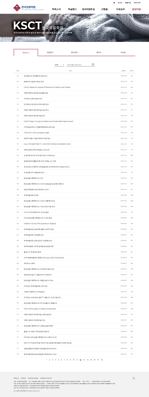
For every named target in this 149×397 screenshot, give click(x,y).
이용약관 (23, 378)
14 (87, 360)
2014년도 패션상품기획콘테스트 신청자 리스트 (40, 337)
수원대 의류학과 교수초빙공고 (34, 292)
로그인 (120, 3)
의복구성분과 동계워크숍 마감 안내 (36, 110)
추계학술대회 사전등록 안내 (33, 235)
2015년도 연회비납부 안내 (33, 99)
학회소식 (26, 53)
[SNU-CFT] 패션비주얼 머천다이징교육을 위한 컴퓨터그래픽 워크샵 (47, 343)
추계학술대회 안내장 (31, 195)
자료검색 (120, 9)
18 (102, 360)
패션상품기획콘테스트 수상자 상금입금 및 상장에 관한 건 (44, 184)
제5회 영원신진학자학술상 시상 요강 (36, 150)
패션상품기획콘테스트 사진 (33, 178)
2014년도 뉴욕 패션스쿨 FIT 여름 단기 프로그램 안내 (42, 297)
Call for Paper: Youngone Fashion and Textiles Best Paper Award (48, 121)
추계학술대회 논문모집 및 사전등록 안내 (38, 241)
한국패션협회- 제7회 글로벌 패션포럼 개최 (39, 246)
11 (77, 360)
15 (91, 360)
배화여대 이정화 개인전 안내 (34, 82)
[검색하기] (93, 64)
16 (94, 360)
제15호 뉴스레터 (29, 263)
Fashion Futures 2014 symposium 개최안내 (40, 224)
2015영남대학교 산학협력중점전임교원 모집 (39, 127)
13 (84, 360)
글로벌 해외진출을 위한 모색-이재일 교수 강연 (40, 161)
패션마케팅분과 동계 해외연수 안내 (36, 189)
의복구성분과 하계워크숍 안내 (34, 320)
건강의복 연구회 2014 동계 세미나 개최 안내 (39, 155)
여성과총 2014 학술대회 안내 (34, 172)
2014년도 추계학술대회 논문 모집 (35, 286)
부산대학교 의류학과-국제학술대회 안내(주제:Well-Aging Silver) (46, 167)
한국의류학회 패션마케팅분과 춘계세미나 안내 (40, 354)
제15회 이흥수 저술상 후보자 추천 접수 (37, 138)
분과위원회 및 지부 (88, 11)
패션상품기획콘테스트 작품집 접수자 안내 (38, 280)
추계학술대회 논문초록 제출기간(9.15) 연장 (39, 229)
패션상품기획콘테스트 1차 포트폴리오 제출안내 (40, 303)
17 (98, 360)
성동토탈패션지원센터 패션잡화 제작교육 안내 (40, 349)
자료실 (123, 52)
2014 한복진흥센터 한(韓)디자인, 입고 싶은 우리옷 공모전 (44, 258)
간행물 (104, 9)
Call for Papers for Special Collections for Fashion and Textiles (47, 87)
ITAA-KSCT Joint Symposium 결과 (36, 133)
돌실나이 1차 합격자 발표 (32, 252)
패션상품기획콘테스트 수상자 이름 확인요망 (39, 201)
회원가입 (128, 3)
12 (80, 360)
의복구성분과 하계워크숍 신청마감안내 (37, 314)
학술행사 (72, 9)
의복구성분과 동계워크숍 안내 (34, 116)
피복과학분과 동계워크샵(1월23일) (36, 93)
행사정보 (74, 52)
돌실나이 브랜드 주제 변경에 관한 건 (36, 331)
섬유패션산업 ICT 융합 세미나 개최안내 (37, 275)
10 (73, 360)
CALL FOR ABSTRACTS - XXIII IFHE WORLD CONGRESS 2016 (47, 144)
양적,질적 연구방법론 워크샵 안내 (35, 76)
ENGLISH (137, 3)
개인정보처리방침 (33, 378)
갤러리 (98, 52)
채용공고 (50, 52)
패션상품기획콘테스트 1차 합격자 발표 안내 (39, 269)
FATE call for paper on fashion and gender (40, 309)
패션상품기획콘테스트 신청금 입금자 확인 (38, 326)
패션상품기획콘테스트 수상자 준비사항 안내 (39, 207)
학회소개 (56, 9)
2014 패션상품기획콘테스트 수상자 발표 (38, 218)
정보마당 (136, 9)
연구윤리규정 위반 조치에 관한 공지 (36, 104)
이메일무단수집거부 (46, 378)
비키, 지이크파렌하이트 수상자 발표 (36, 212)
